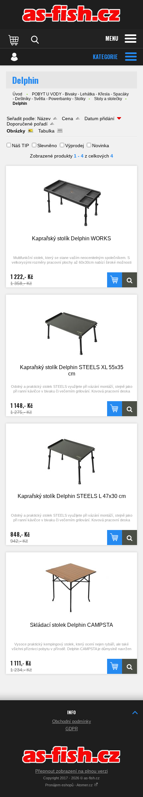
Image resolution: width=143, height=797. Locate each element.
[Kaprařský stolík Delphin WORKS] (71, 200)
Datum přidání (99, 118)
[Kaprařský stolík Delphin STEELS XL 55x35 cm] (71, 329)
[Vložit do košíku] (114, 279)
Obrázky (16, 131)
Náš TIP (20, 145)
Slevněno (47, 145)
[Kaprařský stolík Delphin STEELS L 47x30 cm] (71, 458)
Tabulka (46, 131)
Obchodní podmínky (71, 721)
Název (44, 118)
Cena (67, 118)
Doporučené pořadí (27, 123)
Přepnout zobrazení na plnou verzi (71, 771)
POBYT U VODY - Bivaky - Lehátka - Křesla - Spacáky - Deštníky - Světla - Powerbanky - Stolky (71, 96)
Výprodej (74, 145)
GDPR (72, 728)
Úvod (17, 94)
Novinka (100, 145)
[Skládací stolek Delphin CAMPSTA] (71, 586)
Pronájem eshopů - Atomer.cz (69, 785)
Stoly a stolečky (108, 98)
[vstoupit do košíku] (14, 39)
